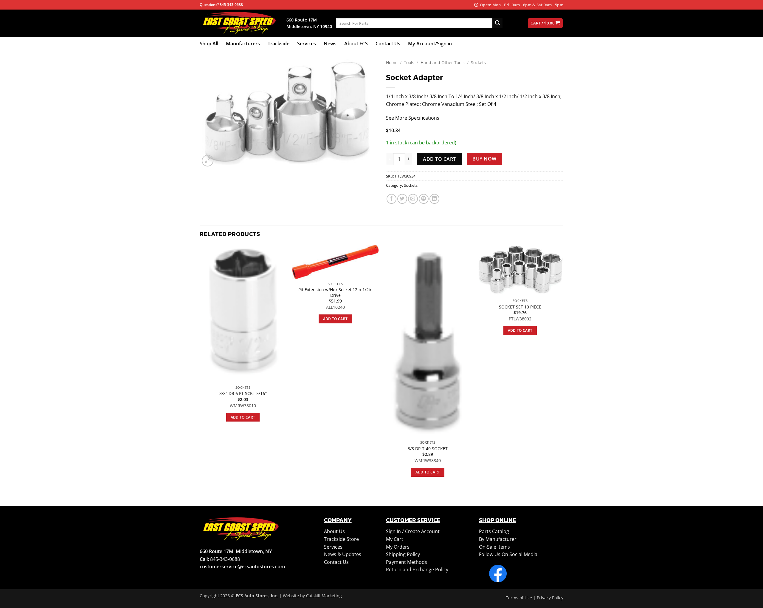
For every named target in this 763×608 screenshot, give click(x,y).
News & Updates (342, 554)
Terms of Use (519, 598)
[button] (207, 160)
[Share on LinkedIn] (434, 199)
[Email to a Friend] (413, 199)
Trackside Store (341, 539)
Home (392, 62)
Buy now (484, 158)
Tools (409, 62)
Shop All (209, 43)
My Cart (394, 539)
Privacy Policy (550, 598)
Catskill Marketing (324, 595)
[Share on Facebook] (391, 199)
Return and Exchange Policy (417, 569)
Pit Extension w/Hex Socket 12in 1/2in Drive (335, 292)
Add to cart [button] (243, 417)
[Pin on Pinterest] (424, 199)
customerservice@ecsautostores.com (242, 566)
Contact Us (388, 43)
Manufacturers (243, 43)
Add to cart (439, 159)
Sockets (478, 62)
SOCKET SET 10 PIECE (520, 307)
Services (306, 43)
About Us (334, 531)
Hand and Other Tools (443, 62)
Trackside (278, 43)
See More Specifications (412, 118)
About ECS (356, 43)
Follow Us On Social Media (508, 554)
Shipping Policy (403, 554)
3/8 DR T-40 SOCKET (428, 448)
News (330, 43)
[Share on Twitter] (402, 199)
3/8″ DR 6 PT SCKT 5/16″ (243, 393)
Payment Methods (406, 562)
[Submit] (497, 23)
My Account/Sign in (430, 43)
